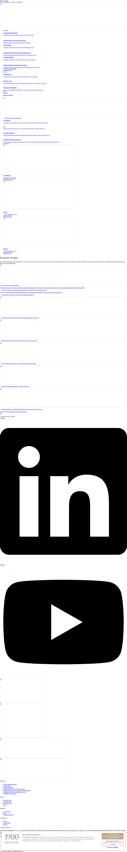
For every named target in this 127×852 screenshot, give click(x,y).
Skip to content (4, 0)
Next (25, 411)
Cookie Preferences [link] (5, 827)
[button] (65, 30)
